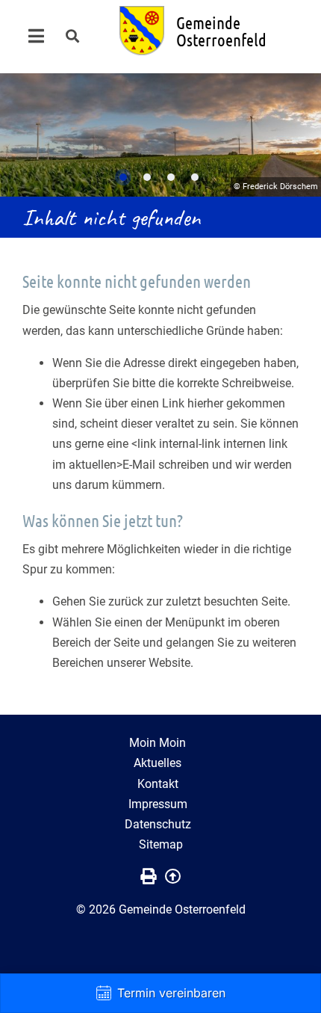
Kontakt (157, 784)
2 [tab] (147, 177)
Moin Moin (157, 743)
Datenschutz (158, 824)
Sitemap (161, 844)
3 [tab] (171, 177)
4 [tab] (195, 177)
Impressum (157, 804)
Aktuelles (157, 763)
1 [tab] (123, 177)
